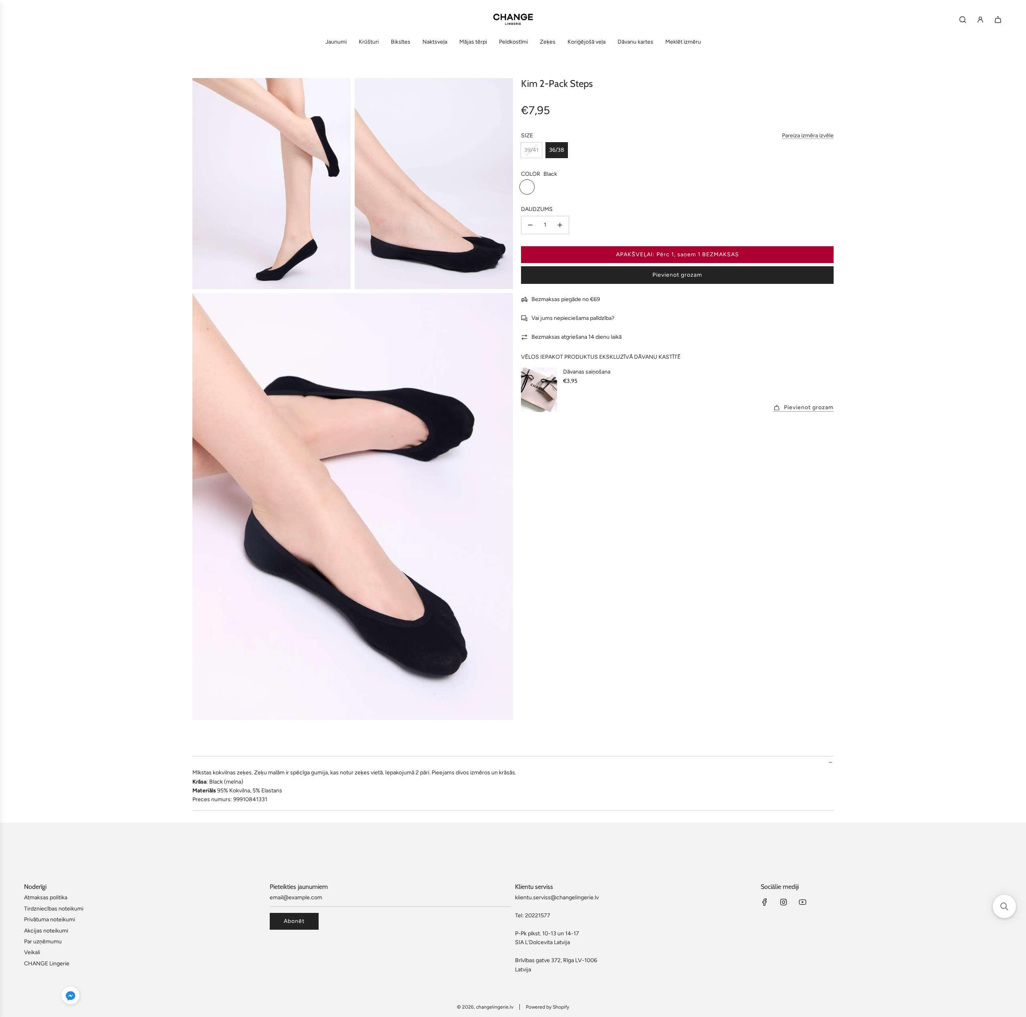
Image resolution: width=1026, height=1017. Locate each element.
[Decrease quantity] (530, 225)
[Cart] (998, 19)
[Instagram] (783, 902)
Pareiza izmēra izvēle (808, 136)
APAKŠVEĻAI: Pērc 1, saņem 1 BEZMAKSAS (677, 254)
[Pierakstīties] (980, 19)
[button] (70, 997)
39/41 (531, 150)
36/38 (556, 150)
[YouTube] (802, 902)
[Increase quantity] (560, 225)
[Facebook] (765, 902)
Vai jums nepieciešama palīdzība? (572, 318)
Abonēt (294, 921)
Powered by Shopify (547, 1007)
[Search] (962, 19)
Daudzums (537, 209)
